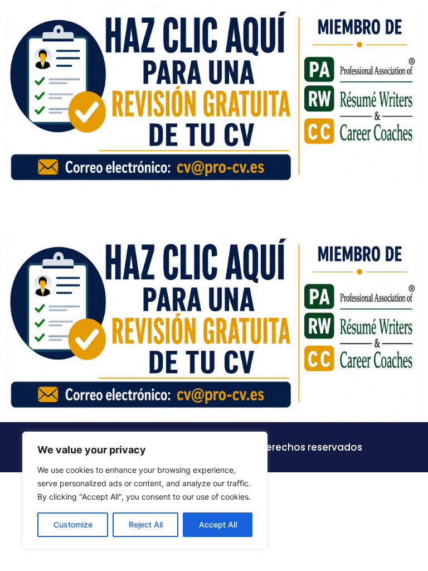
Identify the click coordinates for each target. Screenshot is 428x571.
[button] (413, 210)
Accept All (218, 524)
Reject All (146, 524)
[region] (145, 490)
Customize (73, 524)
